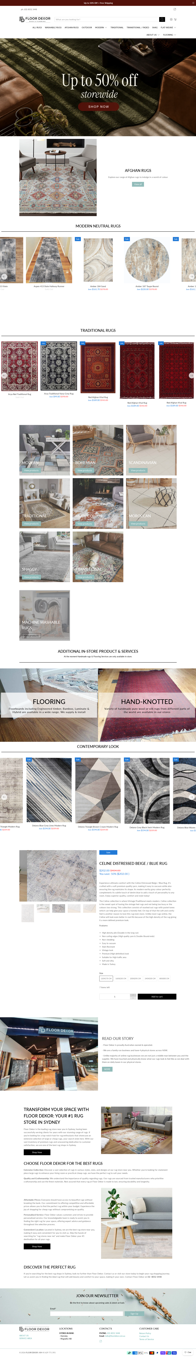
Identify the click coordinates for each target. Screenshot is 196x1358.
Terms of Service (146, 1339)
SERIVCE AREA (25, 1338)
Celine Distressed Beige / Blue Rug (133, 863)
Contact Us (144, 1336)
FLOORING (168, 35)
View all (138, 184)
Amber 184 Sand (98, 286)
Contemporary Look (98, 746)
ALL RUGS (37, 27)
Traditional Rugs (98, 330)
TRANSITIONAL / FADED (138, 27)
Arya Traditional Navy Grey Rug (58, 393)
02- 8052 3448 (155, 1276)
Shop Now (37, 1152)
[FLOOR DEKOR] (35, 19)
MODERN (99, 27)
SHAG (155, 27)
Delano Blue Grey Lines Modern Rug (49, 825)
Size (101, 973)
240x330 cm (150, 978)
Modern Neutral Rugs (98, 226)
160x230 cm (120, 978)
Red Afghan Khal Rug (98, 397)
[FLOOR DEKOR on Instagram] (174, 9)
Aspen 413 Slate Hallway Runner (49, 286)
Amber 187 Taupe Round (147, 286)
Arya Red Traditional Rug (19, 394)
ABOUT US (152, 35)
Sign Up (134, 1313)
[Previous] (4, 277)
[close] (193, 3)
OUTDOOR (87, 27)
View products (31, 470)
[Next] (192, 277)
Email (53, 1308)
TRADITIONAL (117, 27)
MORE (107, 1069)
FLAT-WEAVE (167, 27)
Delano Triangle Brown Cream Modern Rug (98, 826)
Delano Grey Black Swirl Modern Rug (147, 827)
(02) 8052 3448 (113, 1333)
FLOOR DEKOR (32, 1352)
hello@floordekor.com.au (115, 1336)
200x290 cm (135, 978)
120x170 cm (106, 978)
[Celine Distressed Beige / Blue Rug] (58, 876)
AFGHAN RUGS (72, 27)
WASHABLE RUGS (53, 27)
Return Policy (145, 1333)
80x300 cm (164, 978)
